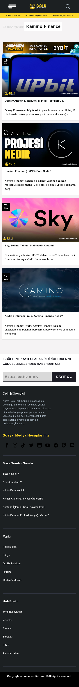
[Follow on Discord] (72, 445)
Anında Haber (11, 653)
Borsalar (7, 636)
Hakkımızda (10, 546)
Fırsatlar (7, 628)
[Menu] (12, 7)
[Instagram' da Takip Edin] (15, 445)
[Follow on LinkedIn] (39, 445)
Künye (6, 555)
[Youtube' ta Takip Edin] (47, 445)
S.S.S (6, 644)
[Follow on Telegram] (56, 445)
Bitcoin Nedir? (11, 473)
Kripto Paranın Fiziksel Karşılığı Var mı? (26, 515)
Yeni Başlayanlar (12, 611)
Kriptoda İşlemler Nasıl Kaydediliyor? (24, 506)
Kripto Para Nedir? (13, 490)
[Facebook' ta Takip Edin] (7, 445)
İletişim (7, 571)
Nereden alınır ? (12, 481)
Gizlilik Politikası (12, 563)
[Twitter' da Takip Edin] (31, 445)
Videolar (7, 619)
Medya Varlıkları (12, 580)
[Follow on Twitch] (64, 445)
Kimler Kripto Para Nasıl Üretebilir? (23, 498)
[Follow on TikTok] (23, 445)
